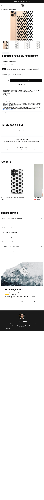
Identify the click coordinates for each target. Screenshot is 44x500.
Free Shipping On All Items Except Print (22, 1)
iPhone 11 (4, 69)
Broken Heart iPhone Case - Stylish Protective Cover (9, 9)
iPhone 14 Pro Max (18, 74)
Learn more (8, 328)
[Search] (4, 5)
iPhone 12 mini (29, 69)
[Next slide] (34, 302)
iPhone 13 (33, 71)
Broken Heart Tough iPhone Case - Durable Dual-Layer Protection (12, 197)
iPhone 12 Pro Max (5, 71)
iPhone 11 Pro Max (16, 69)
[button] (21, 301)
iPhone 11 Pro (9, 69)
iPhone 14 (38, 71)
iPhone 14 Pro (11, 74)
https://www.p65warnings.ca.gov (8, 109)
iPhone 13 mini (13, 71)
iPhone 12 (23, 69)
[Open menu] (1, 5)
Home (1, 9)
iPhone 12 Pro (35, 69)
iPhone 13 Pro (27, 71)
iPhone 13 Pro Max (20, 71)
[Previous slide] (6, 302)
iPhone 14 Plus (4, 74)
